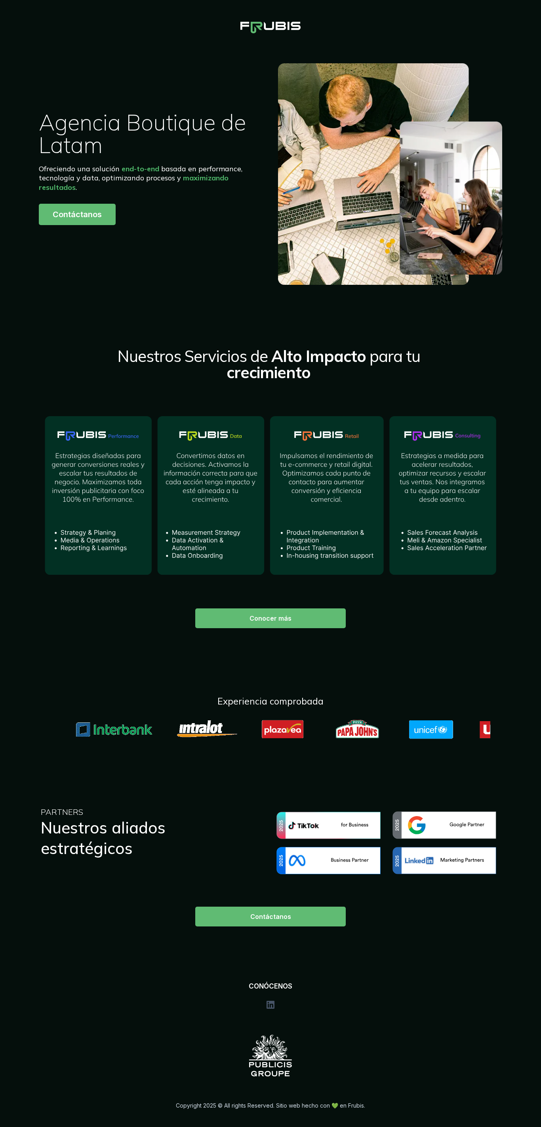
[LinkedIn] (270, 1004)
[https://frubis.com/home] (270, 28)
